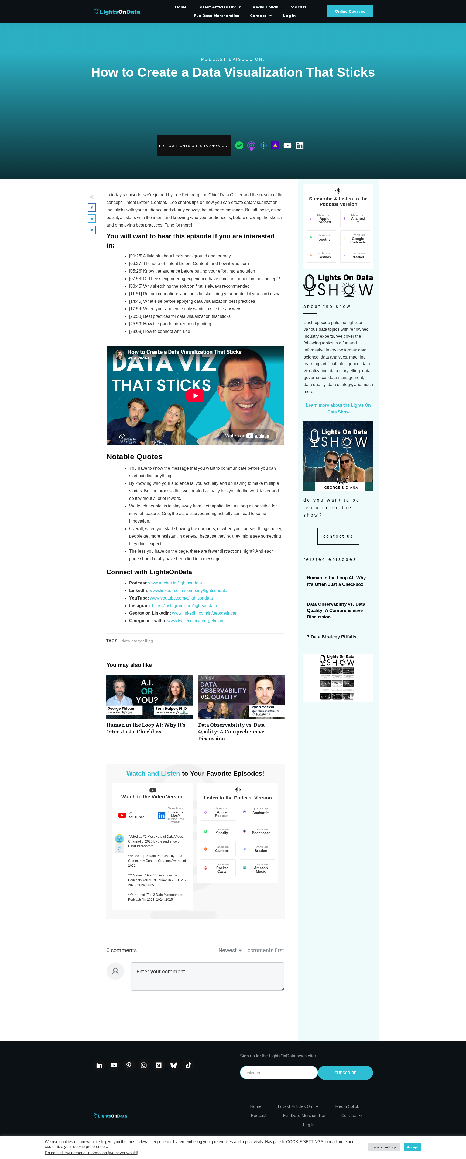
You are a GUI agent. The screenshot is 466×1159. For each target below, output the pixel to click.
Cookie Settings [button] (384, 1147)
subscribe (345, 1072)
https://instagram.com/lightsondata (184, 605)
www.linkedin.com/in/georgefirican (205, 613)
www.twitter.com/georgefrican (195, 620)
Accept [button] (412, 1147)
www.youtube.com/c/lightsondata (181, 598)
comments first (266, 950)
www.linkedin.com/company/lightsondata (188, 590)
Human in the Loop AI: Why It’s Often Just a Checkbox (149, 711)
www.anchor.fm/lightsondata (175, 583)
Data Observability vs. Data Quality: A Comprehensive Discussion (241, 711)
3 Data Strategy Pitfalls (338, 637)
